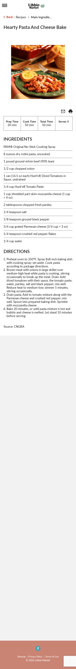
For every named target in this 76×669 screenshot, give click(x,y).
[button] (61, 112)
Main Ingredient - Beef (46, 17)
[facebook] (38, 649)
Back (9, 17)
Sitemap (21, 657)
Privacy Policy (35, 657)
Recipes (21, 17)
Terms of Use (52, 657)
